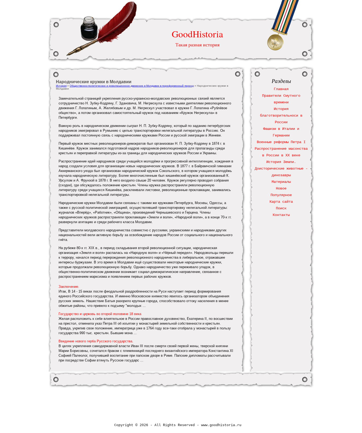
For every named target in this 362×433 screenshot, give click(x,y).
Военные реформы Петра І (281, 142)
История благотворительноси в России (281, 115)
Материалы (281, 182)
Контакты (281, 215)
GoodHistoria (197, 34)
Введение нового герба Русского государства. (96, 341)
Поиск (281, 208)
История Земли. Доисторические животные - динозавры (281, 168)
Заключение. (69, 287)
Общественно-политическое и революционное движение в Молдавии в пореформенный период (132, 85)
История (61, 85)
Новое (281, 188)
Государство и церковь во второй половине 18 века (100, 314)
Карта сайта (281, 202)
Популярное (281, 195)
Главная (281, 89)
